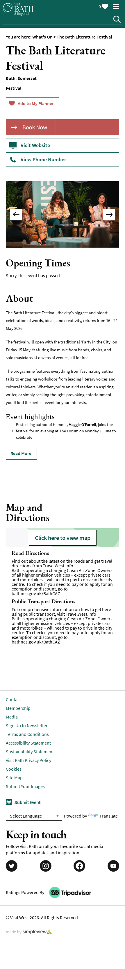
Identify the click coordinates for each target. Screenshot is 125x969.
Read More (20, 453)
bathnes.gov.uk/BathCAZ (36, 593)
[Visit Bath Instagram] (45, 866)
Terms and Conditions (27, 734)
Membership (18, 708)
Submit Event (27, 802)
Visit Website (35, 145)
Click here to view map (62, 537)
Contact (13, 699)
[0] (104, 5)
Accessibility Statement (28, 743)
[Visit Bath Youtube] (113, 866)
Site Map (14, 777)
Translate (108, 816)
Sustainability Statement (30, 751)
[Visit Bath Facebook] (79, 866)
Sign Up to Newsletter (27, 725)
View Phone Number (43, 159)
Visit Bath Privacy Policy (28, 760)
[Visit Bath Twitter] (11, 866)
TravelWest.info (58, 565)
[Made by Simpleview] (29, 932)
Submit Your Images (25, 786)
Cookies (14, 769)
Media (12, 717)
